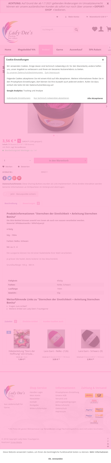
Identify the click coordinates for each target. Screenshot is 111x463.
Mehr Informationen (99, 452)
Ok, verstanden (55, 458)
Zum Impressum (52, 72)
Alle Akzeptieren (95, 98)
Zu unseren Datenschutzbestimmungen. (25, 72)
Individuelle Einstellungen (18, 98)
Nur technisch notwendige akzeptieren (51, 98)
